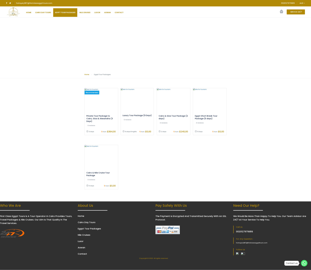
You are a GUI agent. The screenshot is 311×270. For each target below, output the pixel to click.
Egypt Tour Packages (65, 12)
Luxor (97, 12)
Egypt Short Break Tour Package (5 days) (206, 117)
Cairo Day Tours (43, 12)
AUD (302, 3)
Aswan (107, 12)
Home (28, 12)
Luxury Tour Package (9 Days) (137, 115)
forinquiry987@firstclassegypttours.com (34, 3)
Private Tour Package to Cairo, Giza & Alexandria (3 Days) (99, 119)
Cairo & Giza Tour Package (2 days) (173, 117)
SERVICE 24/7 (296, 12)
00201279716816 (288, 3)
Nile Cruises (84, 12)
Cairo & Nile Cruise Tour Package (98, 174)
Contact (119, 12)
